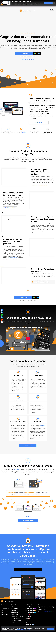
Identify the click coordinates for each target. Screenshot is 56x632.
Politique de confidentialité (15, 618)
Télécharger (25, 53)
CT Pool (27, 614)
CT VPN (27, 620)
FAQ (2, 610)
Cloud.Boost (42, 425)
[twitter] (48, 607)
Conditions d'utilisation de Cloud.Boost (17, 616)
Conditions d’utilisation (14, 614)
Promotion (12, 622)
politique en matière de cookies (23, 629)
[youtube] (53, 607)
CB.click (27, 622)
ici (45, 609)
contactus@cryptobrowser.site (49, 611)
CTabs (27, 626)
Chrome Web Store (13, 257)
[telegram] (45, 607)
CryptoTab (23, 132)
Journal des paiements (14, 612)
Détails (28, 516)
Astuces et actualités (14, 608)
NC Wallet (12, 606)
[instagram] (50, 607)
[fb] (42, 607)
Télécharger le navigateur (5, 608)
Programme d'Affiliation (4, 614)
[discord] (39, 607)
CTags (27, 618)
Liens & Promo (13, 610)
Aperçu (2, 606)
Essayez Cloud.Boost (28, 520)
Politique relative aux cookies (16, 620)
